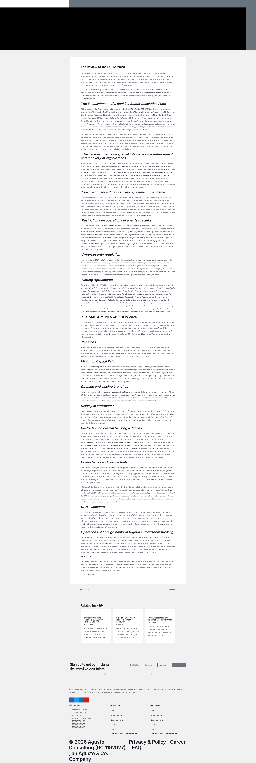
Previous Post (84, 589)
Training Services (117, 715)
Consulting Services (117, 720)
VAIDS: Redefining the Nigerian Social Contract (160, 619)
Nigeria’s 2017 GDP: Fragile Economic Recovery (125, 620)
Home (113, 711)
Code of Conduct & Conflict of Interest (124, 734)
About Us (114, 725)
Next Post (173, 589)
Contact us (114, 729)
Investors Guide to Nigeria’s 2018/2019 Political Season (93, 620)
